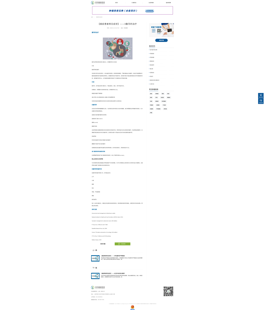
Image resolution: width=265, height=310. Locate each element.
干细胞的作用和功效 (152, 303)
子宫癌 (164, 105)
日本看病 (141, 303)
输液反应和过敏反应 (154, 80)
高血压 (151, 76)
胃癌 (168, 93)
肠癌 (151, 97)
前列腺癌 (164, 101)
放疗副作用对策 (153, 49)
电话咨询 (261, 97)
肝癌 (156, 97)
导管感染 (152, 53)
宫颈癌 (157, 105)
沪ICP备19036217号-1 (132, 303)
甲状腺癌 (158, 108)
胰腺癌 (168, 97)
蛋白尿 (151, 68)
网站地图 (138, 303)
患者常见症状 (99, 17)
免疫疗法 (147, 303)
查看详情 (161, 40)
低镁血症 (152, 72)
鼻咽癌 (156, 93)
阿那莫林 (144, 303)
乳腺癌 (151, 108)
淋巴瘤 (165, 108)
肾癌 (151, 101)
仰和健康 (126, 28)
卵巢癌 (151, 105)
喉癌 (163, 93)
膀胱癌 (156, 101)
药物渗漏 (152, 57)
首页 (92, 17)
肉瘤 (151, 112)
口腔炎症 (152, 84)
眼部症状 (152, 61)
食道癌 (162, 97)
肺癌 (151, 93)
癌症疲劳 (152, 65)
